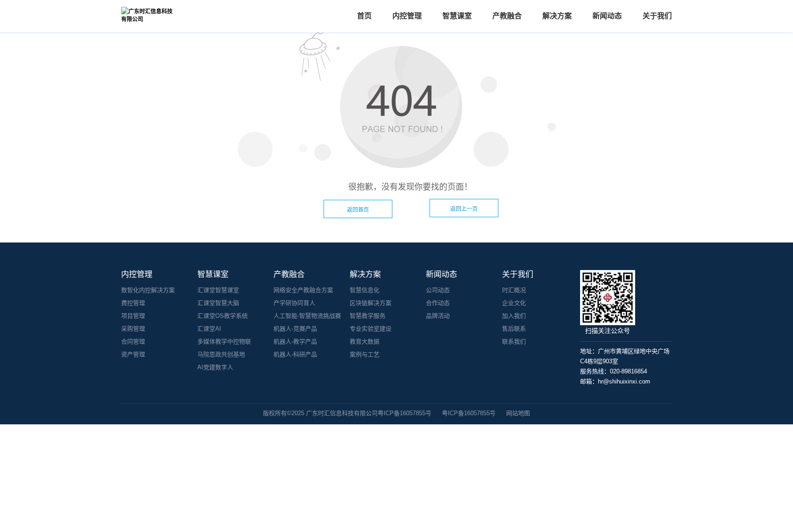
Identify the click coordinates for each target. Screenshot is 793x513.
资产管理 (133, 354)
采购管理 (133, 328)
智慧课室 (457, 16)
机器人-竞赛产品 (295, 328)
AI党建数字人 (215, 367)
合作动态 (438, 302)
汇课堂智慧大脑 (218, 302)
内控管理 (407, 16)
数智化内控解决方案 (148, 290)
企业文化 (514, 302)
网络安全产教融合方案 (303, 290)
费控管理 (133, 302)
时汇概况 (514, 290)
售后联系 (514, 328)
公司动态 (438, 290)
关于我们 (657, 16)
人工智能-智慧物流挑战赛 (307, 315)
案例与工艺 (365, 354)
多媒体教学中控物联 (224, 341)
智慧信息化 (365, 290)
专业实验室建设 (370, 328)
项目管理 (133, 315)
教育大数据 (365, 341)
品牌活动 (438, 315)
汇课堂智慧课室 (218, 290)
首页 (364, 16)
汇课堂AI (209, 328)
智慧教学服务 (367, 315)
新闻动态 (607, 16)
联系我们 (514, 341)
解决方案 (557, 16)
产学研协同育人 (294, 302)
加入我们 (514, 315)
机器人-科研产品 (295, 354)
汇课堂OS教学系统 (222, 315)
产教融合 (507, 16)
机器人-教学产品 (295, 341)
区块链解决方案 (370, 302)
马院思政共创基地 (221, 354)
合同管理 (133, 341)
